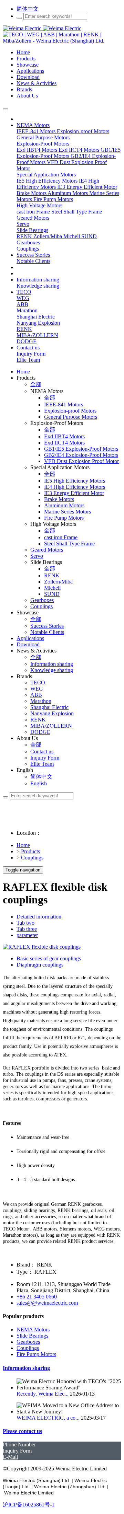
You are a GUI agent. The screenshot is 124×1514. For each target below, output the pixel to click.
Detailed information (39, 917)
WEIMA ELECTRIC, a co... (48, 1418)
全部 (35, 384)
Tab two (25, 923)
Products (30, 851)
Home (23, 371)
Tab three (27, 929)
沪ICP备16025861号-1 (28, 1504)
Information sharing (26, 1368)
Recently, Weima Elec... (43, 1394)
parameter (27, 935)
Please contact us (22, 1431)
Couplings (32, 857)
